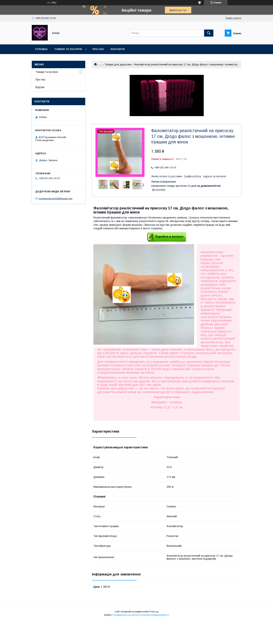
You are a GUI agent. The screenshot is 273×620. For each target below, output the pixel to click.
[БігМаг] (40, 39)
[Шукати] (208, 33)
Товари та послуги (68, 49)
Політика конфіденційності (155, 615)
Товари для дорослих (117, 64)
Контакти (118, 49)
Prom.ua (154, 611)
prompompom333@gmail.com (55, 198)
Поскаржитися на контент (126, 615)
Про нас (98, 49)
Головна (41, 49)
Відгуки (39, 87)
